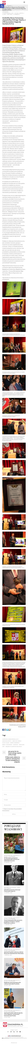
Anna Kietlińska (16, 741)
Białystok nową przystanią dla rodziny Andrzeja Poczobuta (12, 983)
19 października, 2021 (7, 13)
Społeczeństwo (8, 855)
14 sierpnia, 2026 (8, 892)
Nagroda (15, 744)
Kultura (9, 5)
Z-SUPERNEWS (11, 856)
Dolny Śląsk (5, 742)
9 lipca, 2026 (7, 1017)
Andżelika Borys (6, 741)
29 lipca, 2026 (7, 985)
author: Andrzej (19, 13)
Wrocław (21, 744)
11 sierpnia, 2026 (8, 924)
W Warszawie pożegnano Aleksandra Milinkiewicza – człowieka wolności (12, 859)
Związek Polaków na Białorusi (14, 746)
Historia (6, 887)
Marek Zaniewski (14, 742)
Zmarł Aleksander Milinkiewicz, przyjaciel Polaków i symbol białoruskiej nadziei (13, 921)
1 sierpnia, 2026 (8, 955)
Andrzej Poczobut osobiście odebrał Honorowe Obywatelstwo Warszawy (14, 952)
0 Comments (16, 14)
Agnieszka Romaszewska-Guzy (10, 739)
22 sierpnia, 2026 (8, 862)
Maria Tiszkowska (7, 744)
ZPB (3, 746)
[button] (2, 6)
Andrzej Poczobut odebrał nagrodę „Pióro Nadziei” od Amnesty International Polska (13, 1014)
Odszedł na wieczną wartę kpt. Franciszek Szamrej (12, 890)
